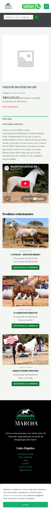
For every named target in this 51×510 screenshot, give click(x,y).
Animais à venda (25, 454)
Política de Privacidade (12, 495)
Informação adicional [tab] (12, 124)
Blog (26, 460)
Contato (25, 463)
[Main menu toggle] (46, 6)
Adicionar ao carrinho (25, 267)
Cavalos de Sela (18, 93)
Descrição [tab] (7, 119)
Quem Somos (25, 467)
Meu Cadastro (25, 457)
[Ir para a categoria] (36, 17)
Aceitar (25, 505)
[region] (25, 497)
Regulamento (25, 470)
